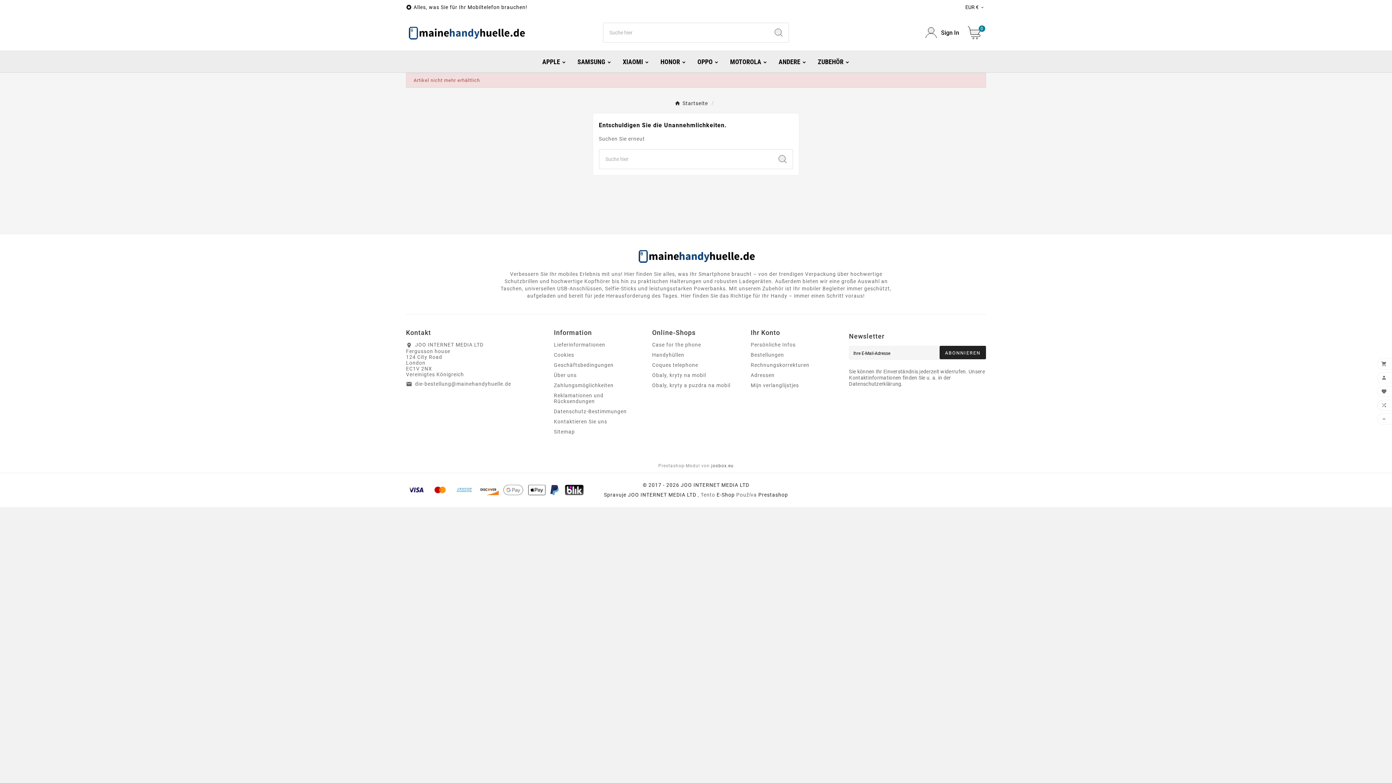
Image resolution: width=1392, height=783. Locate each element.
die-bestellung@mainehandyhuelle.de (463, 384)
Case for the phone (676, 345)
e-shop (726, 495)
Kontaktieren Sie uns (580, 421)
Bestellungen (767, 355)
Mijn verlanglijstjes (775, 385)
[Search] (779, 33)
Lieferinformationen (579, 345)
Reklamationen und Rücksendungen (579, 398)
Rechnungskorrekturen (780, 365)
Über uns (565, 375)
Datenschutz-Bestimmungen (590, 411)
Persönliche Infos (773, 345)
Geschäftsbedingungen (584, 365)
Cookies (564, 355)
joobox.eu (722, 465)
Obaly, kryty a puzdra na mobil (691, 385)
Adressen (763, 375)
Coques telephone (675, 365)
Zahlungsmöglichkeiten (584, 385)
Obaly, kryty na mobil (679, 375)
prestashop (773, 495)
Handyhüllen (668, 355)
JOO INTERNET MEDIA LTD (662, 495)
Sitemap (564, 432)
